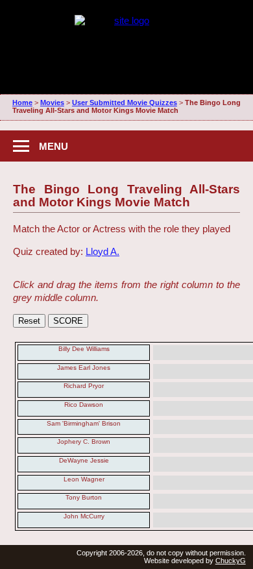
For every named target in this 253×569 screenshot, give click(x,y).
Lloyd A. (102, 251)
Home (22, 102)
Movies (52, 102)
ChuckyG (230, 560)
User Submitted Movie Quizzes (124, 102)
